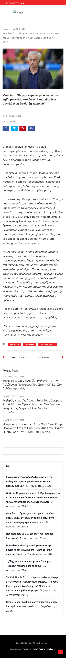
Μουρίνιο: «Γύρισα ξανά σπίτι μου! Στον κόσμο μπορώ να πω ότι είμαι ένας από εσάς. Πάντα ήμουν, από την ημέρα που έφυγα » (33, 428)
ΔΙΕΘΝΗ (30, 344)
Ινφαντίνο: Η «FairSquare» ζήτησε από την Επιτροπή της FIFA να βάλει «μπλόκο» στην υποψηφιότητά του (29, 550)
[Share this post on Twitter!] (14, 128)
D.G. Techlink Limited (44, 649)
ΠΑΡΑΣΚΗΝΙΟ (18, 29)
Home (5, 29)
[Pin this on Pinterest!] (22, 128)
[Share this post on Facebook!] (6, 128)
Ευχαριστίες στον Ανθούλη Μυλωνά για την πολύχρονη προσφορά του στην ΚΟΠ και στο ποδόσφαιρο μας (32, 384)
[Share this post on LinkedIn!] (31, 128)
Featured (14, 344)
